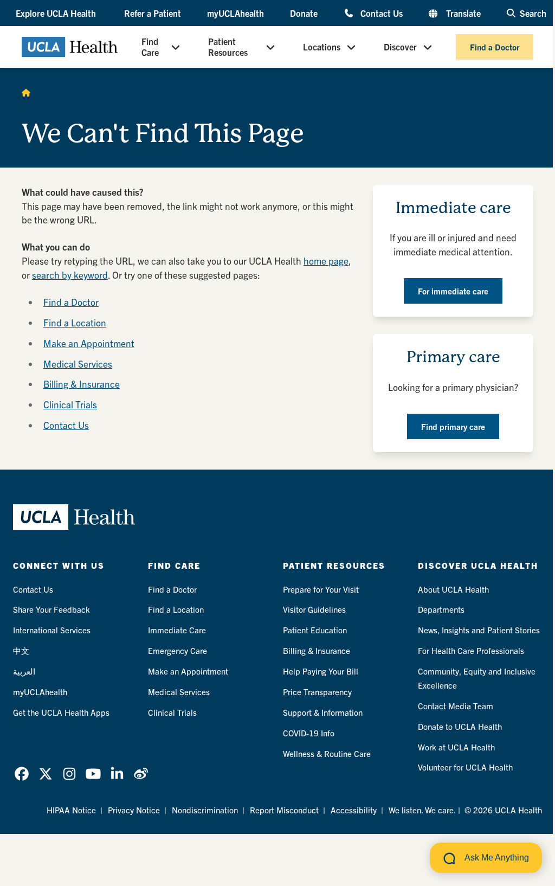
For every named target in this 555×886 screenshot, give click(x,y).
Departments (441, 609)
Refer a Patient (152, 13)
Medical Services (77, 363)
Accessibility (354, 810)
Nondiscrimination (205, 810)
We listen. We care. (422, 810)
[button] (57, 13)
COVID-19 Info (308, 733)
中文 (21, 650)
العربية (24, 671)
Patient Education (315, 630)
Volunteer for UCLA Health (465, 767)
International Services (52, 630)
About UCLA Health (453, 589)
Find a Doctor (494, 47)
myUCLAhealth (235, 13)
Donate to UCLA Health (460, 726)
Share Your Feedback (51, 609)
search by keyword (70, 274)
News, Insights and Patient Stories (479, 630)
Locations (321, 46)
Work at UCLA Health (456, 747)
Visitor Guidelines (314, 609)
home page (326, 260)
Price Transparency (317, 691)
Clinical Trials (70, 404)
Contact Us (381, 13)
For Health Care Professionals (471, 650)
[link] (21, 773)
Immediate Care (177, 630)
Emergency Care (177, 650)
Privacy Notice (134, 810)
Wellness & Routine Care (327, 753)
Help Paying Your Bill (320, 671)
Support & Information (323, 712)
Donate (304, 13)
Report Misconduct (284, 810)
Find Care (150, 46)
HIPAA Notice (71, 810)
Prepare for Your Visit (321, 589)
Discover (400, 46)
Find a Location (74, 322)
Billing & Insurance (81, 383)
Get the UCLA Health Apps (61, 712)
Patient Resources (228, 46)
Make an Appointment (88, 343)
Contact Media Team (455, 706)
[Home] (26, 92)
